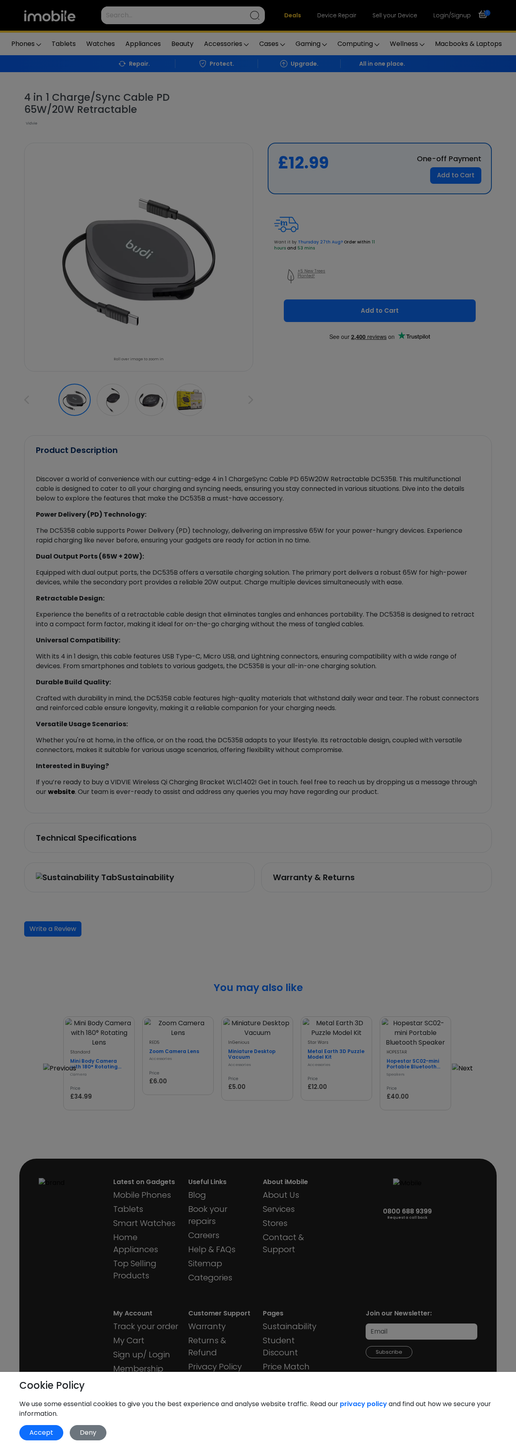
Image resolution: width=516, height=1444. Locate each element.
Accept (41, 1432)
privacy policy (364, 1404)
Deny (88, 1432)
